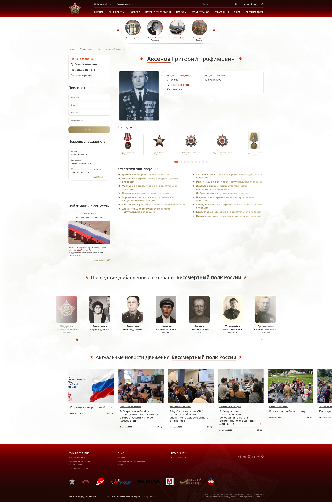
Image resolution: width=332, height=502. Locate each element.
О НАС (237, 12)
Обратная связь (254, 12)
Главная (98, 12)
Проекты (181, 12)
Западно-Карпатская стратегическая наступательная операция (229, 206)
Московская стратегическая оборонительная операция (150, 180)
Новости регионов (76, 457)
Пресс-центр (178, 453)
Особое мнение (75, 464)
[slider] (77, 339)
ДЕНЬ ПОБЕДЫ (116, 12)
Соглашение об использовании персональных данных (129, 497)
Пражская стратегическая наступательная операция (229, 216)
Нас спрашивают (178, 457)
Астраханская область (130, 407)
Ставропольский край (230, 407)
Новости (135, 12)
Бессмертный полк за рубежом (131, 461)
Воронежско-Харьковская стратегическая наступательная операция (148, 199)
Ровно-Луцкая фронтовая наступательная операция (229, 181)
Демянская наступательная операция (145, 193)
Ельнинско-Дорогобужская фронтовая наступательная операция (146, 210)
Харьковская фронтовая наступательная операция (154, 204)
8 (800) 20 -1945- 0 (79, 155)
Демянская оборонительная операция (146, 174)
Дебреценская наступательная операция (222, 193)
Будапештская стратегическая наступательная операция (225, 199)
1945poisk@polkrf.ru (80, 172)
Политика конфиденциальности (82, 497)
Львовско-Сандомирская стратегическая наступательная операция (221, 187)
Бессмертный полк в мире (79, 461)
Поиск (205, 4)
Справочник (221, 12)
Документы (122, 464)
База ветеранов (200, 12)
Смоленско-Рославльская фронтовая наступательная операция (229, 176)
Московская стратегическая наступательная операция (149, 187)
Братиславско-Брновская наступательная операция (228, 211)
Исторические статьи (158, 12)
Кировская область (278, 407)
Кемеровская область (180, 407)
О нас (120, 453)
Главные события (78, 453)
